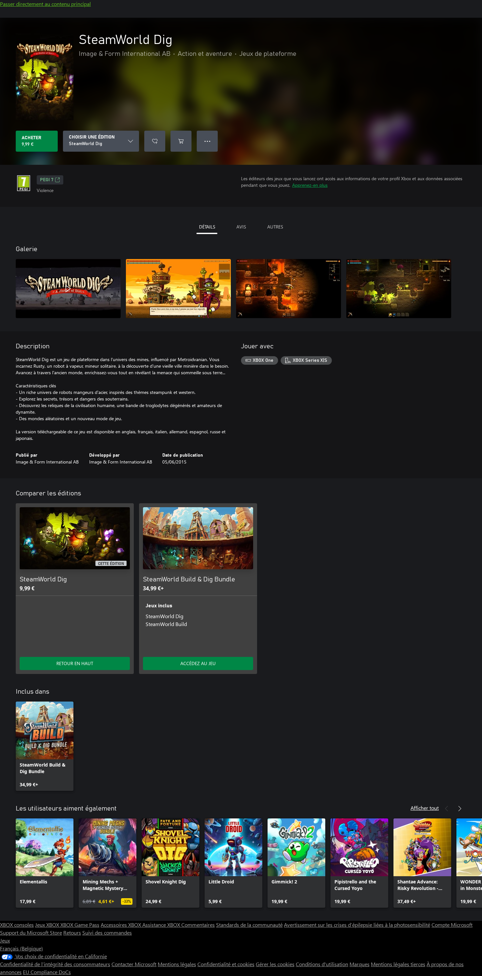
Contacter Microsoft (133, 964)
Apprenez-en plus (310, 185)
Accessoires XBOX (121, 924)
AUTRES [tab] (275, 227)
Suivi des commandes (107, 932)
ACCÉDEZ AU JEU (198, 663)
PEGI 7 (46, 180)
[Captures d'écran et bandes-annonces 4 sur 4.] (398, 288)
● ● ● (207, 141)
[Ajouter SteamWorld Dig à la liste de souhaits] (154, 141)
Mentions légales (177, 964)
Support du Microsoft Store (31, 932)
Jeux (5, 940)
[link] (44, 746)
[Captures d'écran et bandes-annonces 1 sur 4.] (68, 288)
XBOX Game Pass (79, 924)
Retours (72, 932)
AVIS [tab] (241, 227)
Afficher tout (425, 807)
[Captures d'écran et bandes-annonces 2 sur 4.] (178, 288)
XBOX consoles (17, 924)
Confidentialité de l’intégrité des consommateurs (55, 964)
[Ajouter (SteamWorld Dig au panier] (181, 141)
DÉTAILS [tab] (207, 227)
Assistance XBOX (161, 924)
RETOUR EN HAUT (74, 663)
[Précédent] (446, 808)
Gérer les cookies (275, 964)
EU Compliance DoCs (47, 971)
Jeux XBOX (47, 924)
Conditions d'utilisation (322, 964)
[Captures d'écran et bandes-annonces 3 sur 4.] (288, 288)
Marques (360, 964)
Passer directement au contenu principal (45, 3)
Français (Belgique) (21, 948)
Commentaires (198, 924)
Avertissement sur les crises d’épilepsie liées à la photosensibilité (357, 924)
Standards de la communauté (249, 924)
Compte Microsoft (452, 924)
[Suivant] (459, 808)
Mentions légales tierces (398, 964)
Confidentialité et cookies (225, 964)
